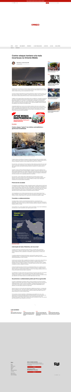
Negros (12, 368)
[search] (57, 3)
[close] (70, 1)
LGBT (11, 369)
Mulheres (12, 367)
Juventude (12, 371)
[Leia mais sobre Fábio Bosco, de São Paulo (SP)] (14, 63)
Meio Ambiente (13, 366)
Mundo (12, 365)
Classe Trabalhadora (14, 370)
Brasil (11, 364)
